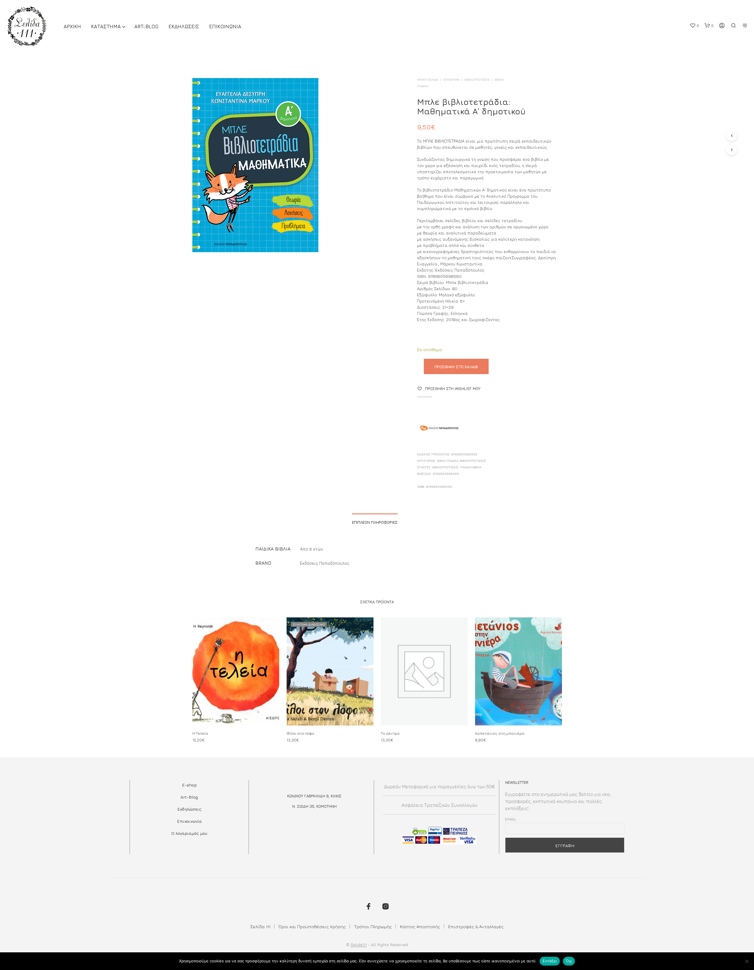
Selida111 (358, 944)
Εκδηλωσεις (183, 26)
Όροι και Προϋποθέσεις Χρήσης (312, 926)
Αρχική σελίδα (427, 79)
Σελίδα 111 (260, 926)
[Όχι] (747, 961)
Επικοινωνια (225, 26)
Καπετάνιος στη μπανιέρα (500, 733)
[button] (694, 26)
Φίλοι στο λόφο (300, 733)
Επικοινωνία (189, 821)
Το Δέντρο (390, 733)
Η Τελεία (200, 733)
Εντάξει (550, 961)
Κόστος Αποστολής (420, 926)
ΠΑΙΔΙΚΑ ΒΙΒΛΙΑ (470, 467)
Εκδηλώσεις (189, 809)
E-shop (189, 784)
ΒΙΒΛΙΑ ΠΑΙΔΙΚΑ (447, 460)
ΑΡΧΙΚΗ (72, 26)
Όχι (569, 961)
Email (510, 819)
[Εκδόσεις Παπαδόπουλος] (439, 429)
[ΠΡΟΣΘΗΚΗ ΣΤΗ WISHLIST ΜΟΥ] (235, 714)
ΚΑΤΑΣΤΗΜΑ (106, 26)
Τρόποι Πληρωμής (373, 926)
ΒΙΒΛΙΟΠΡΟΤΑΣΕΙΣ (477, 79)
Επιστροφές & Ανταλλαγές (476, 926)
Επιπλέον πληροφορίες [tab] (375, 522)
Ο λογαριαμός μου (189, 833)
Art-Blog (146, 26)
